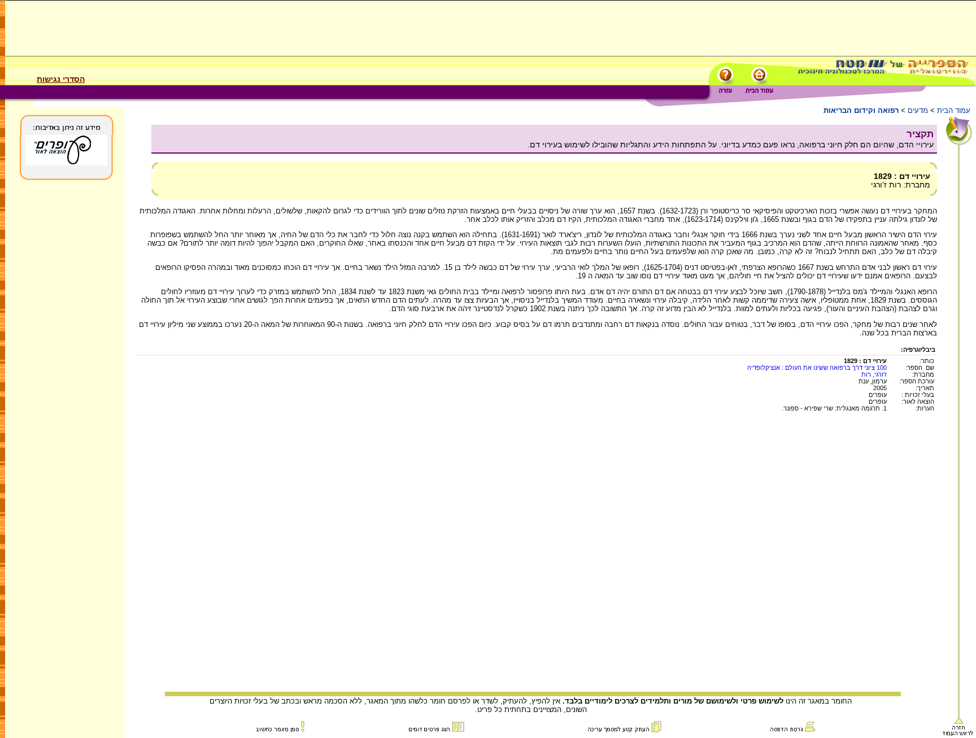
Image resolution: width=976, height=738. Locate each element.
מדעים (918, 110)
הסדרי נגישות (61, 79)
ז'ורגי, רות (874, 374)
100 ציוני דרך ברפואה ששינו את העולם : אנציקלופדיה (817, 367)
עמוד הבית (953, 110)
